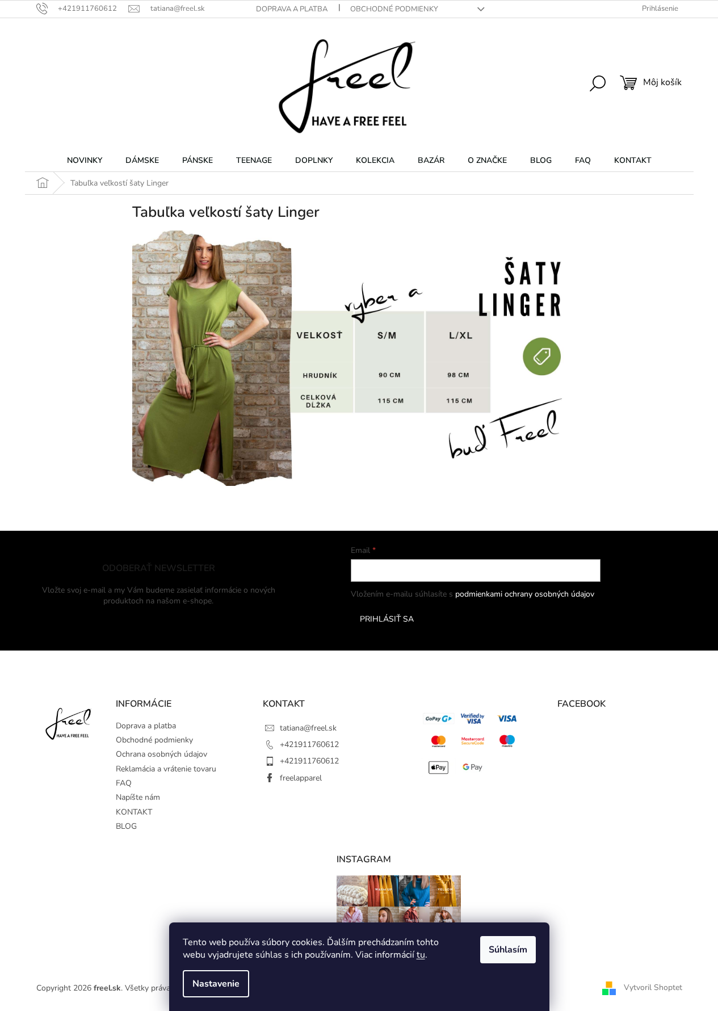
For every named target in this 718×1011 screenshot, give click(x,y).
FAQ (124, 783)
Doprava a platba (291, 9)
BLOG (126, 826)
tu (421, 955)
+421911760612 (309, 744)
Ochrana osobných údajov (161, 754)
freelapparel (301, 778)
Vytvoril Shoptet (653, 987)
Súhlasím (508, 949)
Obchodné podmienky (394, 9)
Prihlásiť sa (387, 619)
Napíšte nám (138, 797)
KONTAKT (134, 812)
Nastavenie (216, 984)
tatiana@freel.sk (308, 728)
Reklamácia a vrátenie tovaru (166, 769)
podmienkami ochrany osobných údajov (524, 594)
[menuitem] (85, 160)
